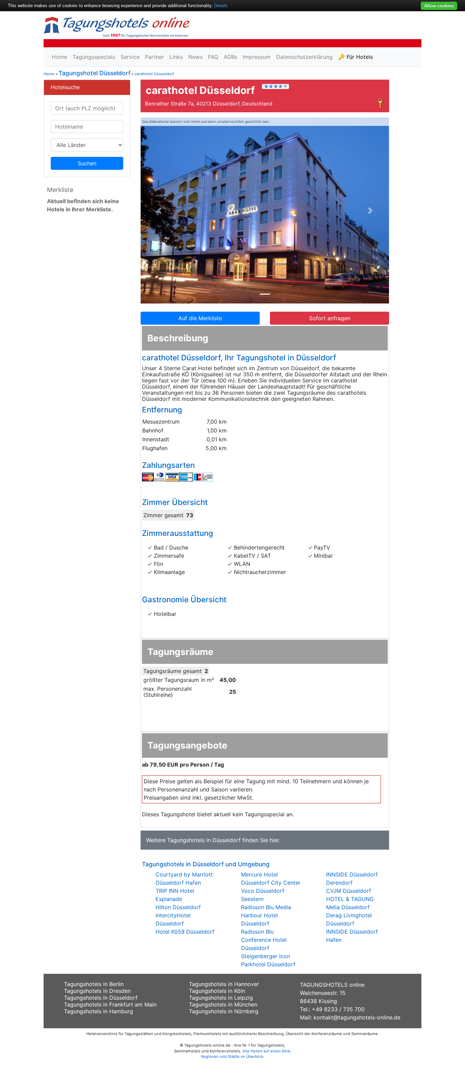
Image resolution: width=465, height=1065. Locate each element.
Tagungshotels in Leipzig (221, 997)
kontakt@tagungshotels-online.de (357, 1017)
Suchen (87, 163)
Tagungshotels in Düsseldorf (204, 840)
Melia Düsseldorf (348, 907)
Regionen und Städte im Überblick (232, 1056)
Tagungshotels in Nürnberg (223, 1011)
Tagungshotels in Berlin (94, 984)
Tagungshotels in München (223, 1004)
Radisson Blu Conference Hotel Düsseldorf (264, 939)
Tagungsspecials (94, 56)
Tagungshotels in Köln (217, 990)
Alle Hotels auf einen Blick (266, 1051)
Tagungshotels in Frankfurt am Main (110, 1004)
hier (274, 840)
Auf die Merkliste (200, 318)
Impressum (257, 56)
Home (59, 56)
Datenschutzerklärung (304, 56)
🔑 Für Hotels (355, 56)
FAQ (213, 56)
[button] (159, 210)
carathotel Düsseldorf (154, 73)
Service (130, 56)
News (195, 56)
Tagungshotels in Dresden (97, 990)
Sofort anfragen (329, 318)
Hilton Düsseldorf (178, 907)
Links (176, 56)
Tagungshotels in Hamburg (98, 1011)
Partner (154, 56)
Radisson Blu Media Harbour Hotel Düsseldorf (266, 915)
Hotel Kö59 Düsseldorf (185, 931)
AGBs (230, 56)
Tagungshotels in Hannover (224, 984)
